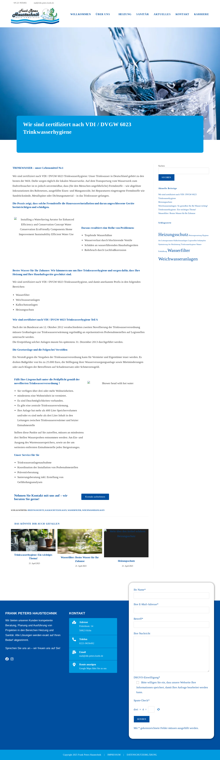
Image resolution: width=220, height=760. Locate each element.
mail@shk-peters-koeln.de (43, 3)
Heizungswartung (195, 235)
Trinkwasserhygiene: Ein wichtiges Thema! (33, 556)
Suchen (161, 166)
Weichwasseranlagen (93, 510)
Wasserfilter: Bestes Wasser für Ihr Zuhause (80, 559)
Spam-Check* (142, 700)
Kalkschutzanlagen (56, 510)
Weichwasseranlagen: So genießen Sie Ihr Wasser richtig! (183, 206)
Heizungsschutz (36, 510)
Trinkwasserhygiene (188, 244)
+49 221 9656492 (19, 3)
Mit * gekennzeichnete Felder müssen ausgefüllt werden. (166, 728)
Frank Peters (57, 142)
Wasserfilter (74, 510)
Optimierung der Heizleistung (169, 244)
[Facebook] (7, 659)
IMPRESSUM (113, 755)
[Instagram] (12, 659)
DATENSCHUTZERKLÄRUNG (142, 755)
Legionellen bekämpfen (197, 240)
